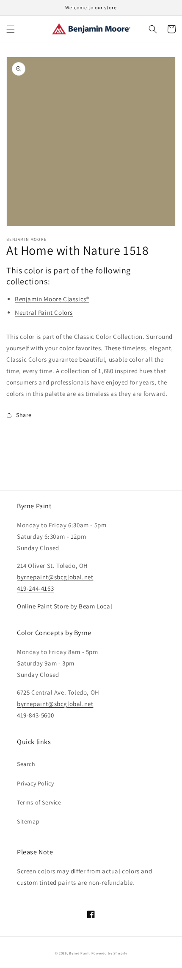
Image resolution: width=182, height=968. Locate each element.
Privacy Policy (35, 783)
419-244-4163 (35, 588)
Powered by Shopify (109, 953)
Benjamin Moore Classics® (52, 299)
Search (26, 764)
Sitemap (28, 821)
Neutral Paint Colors (44, 312)
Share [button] (24, 415)
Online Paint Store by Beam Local (64, 606)
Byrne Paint (79, 953)
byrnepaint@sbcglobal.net (55, 577)
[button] (10, 29)
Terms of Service (39, 802)
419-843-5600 (35, 715)
